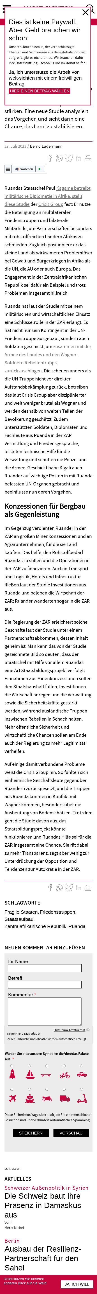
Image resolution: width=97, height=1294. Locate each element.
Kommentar (20, 994)
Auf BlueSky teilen (68, 158)
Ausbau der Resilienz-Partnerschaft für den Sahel (43, 1258)
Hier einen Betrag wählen (39, 91)
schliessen (85, 12)
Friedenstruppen (57, 912)
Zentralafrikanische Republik (35, 926)
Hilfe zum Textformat (69, 1030)
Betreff (15, 978)
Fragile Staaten (21, 912)
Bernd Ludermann (46, 146)
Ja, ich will (77, 1284)
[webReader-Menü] (8, 169)
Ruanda (76, 926)
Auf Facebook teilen (49, 158)
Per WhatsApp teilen (59, 158)
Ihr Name (18, 961)
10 (83, 1098)
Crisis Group (50, 204)
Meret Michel (14, 1228)
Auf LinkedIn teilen (78, 158)
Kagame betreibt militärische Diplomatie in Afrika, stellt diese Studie (47, 196)
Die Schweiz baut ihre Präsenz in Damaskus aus (43, 1205)
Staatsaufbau (19, 919)
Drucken (87, 158)
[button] (25, 169)
